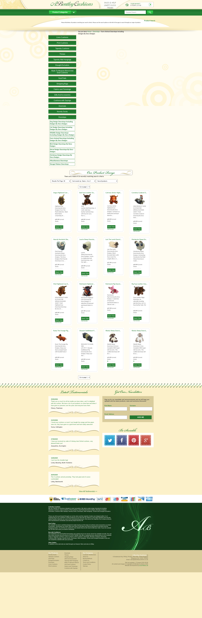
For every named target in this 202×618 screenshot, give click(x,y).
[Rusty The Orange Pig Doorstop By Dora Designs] (61, 337)
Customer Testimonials (89, 555)
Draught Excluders (53, 560)
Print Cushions (52, 566)
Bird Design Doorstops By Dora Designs (61, 145)
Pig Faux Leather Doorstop (141, 284)
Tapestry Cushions (53, 556)
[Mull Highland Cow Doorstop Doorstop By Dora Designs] (61, 291)
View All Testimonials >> (88, 492)
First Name (108, 405)
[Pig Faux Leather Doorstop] (140, 291)
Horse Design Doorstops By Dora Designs (61, 151)
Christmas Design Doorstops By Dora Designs (61, 156)
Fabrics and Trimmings (71, 566)
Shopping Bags (68, 557)
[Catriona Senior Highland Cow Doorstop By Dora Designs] (114, 199)
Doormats (67, 553)
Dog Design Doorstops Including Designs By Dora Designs (61, 123)
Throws (66, 555)
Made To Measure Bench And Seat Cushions (71, 563)
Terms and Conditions (89, 562)
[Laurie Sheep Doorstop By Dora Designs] (87, 246)
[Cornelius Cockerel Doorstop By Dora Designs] (140, 199)
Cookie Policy (87, 564)
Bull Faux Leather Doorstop (88, 193)
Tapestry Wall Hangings (71, 560)
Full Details (58, 229)
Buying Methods (87, 558)
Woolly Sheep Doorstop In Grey (142, 331)
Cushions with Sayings (71, 568)
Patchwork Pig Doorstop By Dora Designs (119, 284)
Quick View (59, 227)
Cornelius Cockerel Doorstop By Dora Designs (147, 193)
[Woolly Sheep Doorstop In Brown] (114, 337)
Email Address (109, 414)
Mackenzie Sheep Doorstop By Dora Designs (147, 239)
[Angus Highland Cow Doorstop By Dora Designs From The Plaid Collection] (61, 199)
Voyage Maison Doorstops (59, 164)
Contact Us (86, 560)
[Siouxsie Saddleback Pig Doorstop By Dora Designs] (87, 337)
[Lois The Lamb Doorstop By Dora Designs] (114, 245)
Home (89, 32)
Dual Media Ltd (143, 565)
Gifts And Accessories (70, 559)
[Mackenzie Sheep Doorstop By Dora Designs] (140, 246)
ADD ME (140, 417)
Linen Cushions (52, 564)
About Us (85, 556)
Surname (133, 405)
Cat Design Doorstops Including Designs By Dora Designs (61, 128)
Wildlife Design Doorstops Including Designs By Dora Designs (62, 134)
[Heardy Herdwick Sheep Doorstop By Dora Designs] (61, 246)
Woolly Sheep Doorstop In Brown (117, 331)
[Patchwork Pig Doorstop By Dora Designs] (114, 289)
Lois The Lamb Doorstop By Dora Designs (120, 239)
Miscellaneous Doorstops (59, 161)
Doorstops (96, 32)
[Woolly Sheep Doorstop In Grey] (140, 337)
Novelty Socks (52, 555)
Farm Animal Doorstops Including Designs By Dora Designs (62, 139)
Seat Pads (51, 558)
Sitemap (85, 566)
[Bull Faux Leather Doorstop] (87, 199)
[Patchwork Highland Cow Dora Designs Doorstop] (87, 291)
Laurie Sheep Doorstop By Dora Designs (92, 239)
